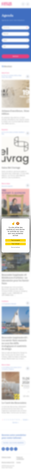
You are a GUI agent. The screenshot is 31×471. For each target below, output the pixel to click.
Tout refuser (16, 244)
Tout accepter (15, 240)
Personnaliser (15, 247)
